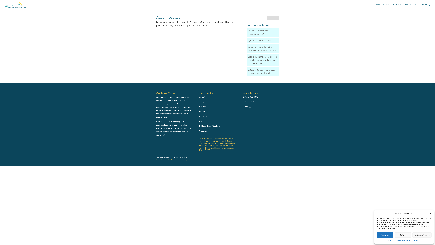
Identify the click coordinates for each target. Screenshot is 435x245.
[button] (430, 213)
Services (396, 4)
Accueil (377, 4)
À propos (386, 4)
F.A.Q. (415, 4)
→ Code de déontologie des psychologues (216, 141)
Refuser (403, 235)
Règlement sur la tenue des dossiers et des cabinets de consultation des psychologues (217, 144)
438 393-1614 (250, 107)
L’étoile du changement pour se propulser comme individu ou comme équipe (262, 60)
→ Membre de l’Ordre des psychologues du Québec (216, 138)
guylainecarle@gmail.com (252, 102)
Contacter (203, 116)
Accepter (385, 235)
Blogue (408, 4)
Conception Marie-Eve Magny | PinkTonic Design (172, 160)
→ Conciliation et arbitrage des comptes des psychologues (216, 149)
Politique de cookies (394, 240)
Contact (423, 4)
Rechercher (273, 18)
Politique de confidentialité (410, 240)
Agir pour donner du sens (259, 40)
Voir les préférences (422, 235)
